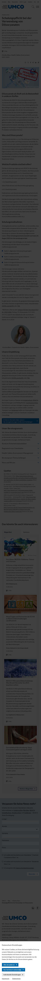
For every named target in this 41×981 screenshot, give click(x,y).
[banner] (20, 490)
